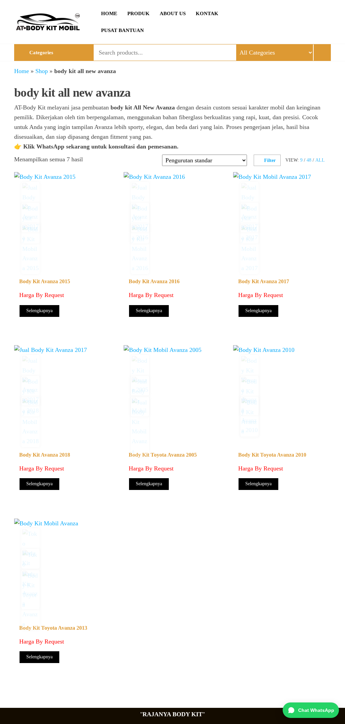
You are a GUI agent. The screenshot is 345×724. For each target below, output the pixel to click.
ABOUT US (173, 13)
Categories (41, 52)
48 (309, 160)
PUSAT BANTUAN (122, 30)
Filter (270, 160)
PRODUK (138, 13)
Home (21, 71)
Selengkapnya (39, 310)
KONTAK (207, 13)
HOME (109, 13)
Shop (41, 71)
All (320, 160)
